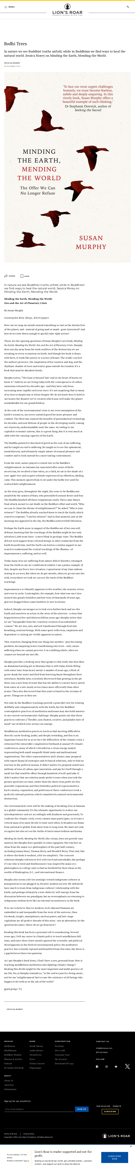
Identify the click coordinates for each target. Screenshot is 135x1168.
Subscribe (110, 1112)
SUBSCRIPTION (62, 1041)
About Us (8, 1080)
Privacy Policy (28, 1134)
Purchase (59, 1046)
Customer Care (62, 1054)
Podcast (8, 1063)
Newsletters (36, 1054)
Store (32, 1059)
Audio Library (36, 1050)
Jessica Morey (12, 63)
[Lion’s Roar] (116, 1137)
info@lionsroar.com (104, 1048)
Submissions (10, 1089)
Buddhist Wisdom (12, 1054)
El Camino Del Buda (14, 1067)
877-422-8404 (102, 1052)
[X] (127, 1066)
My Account (61, 1059)
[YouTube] (118, 1066)
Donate (117, 1106)
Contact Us (102, 1041)
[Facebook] (99, 1066)
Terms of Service (10, 1134)
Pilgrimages (35, 1067)
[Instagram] (108, 1066)
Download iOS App (64, 1063)
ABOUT (7, 1076)
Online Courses (37, 1063)
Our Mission (103, 1106)
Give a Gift (60, 1050)
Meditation (9, 1046)
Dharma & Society (13, 1059)
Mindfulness (10, 1050)
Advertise (9, 1084)
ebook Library (36, 1046)
